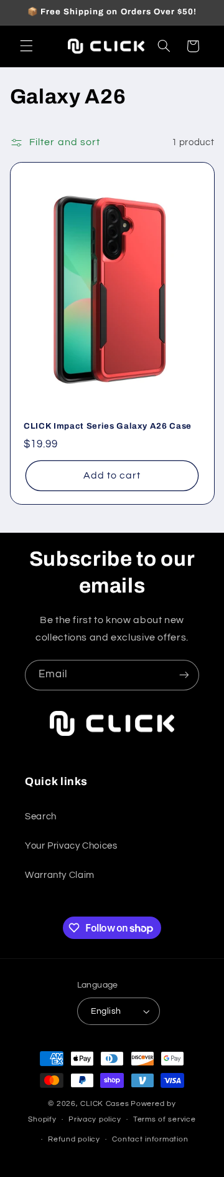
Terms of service (164, 1119)
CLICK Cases (104, 1103)
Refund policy (74, 1139)
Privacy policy (94, 1119)
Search (41, 816)
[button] (26, 46)
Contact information (150, 1139)
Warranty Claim (60, 875)
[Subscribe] (184, 675)
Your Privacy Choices (71, 846)
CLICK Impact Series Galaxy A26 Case (108, 426)
